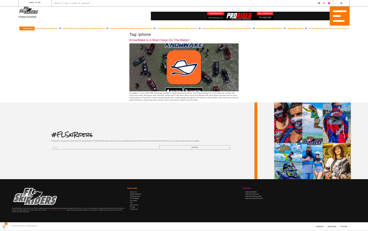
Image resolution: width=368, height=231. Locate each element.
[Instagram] (324, 3)
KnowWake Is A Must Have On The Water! (159, 40)
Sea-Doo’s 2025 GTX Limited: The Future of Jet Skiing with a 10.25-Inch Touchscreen (323, 28)
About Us (57, 3)
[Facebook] (319, 3)
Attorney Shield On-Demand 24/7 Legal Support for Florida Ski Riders (212, 28)
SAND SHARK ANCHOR (281, 28)
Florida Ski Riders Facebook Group (56, 210)
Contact (75, 3)
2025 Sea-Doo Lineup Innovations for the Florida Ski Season (69, 28)
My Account (86, 3)
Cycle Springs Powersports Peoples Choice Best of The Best (116, 28)
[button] (341, 3)
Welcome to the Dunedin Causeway (255, 28)
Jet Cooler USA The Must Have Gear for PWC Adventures (163, 28)
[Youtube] (329, 3)
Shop (66, 3)
